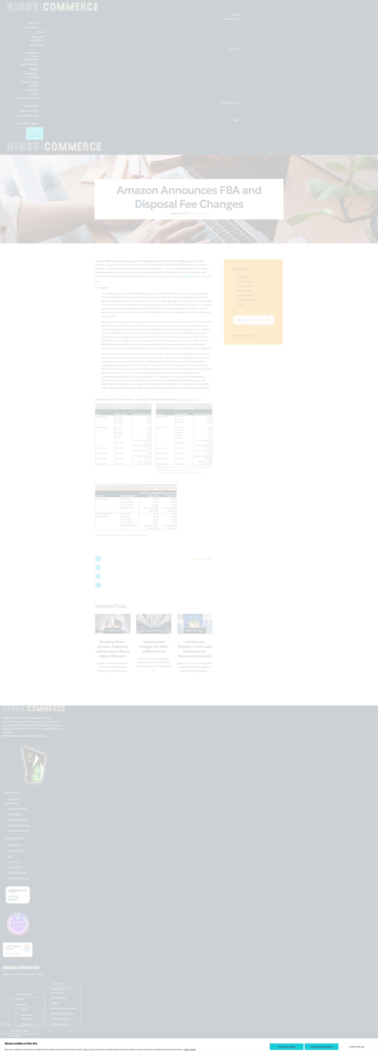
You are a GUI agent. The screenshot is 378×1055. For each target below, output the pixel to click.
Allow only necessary (321, 1046)
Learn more (189, 1049)
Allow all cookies (286, 1046)
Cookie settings (356, 1046)
